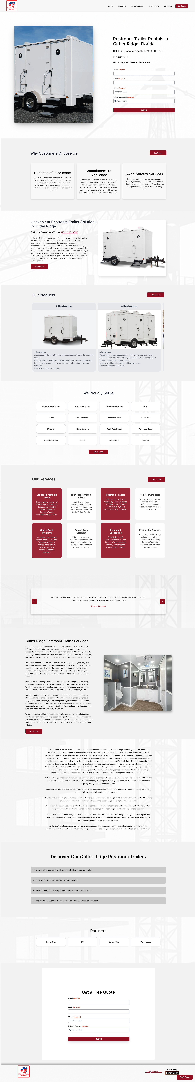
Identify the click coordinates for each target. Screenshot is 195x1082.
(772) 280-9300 (153, 50)
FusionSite (51, 945)
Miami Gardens (51, 440)
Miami (146, 406)
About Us (122, 6)
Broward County (82, 406)
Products (168, 6)
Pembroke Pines (114, 418)
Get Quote (158, 153)
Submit (144, 110)
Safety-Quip (114, 945)
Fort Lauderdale (83, 418)
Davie (82, 440)
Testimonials (153, 6)
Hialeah (51, 418)
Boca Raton (114, 440)
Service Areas (137, 6)
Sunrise (145, 440)
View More (98, 452)
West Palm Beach (114, 429)
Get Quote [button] (182, 6)
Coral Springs (83, 429)
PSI (82, 945)
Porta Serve (146, 945)
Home (110, 6)
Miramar (51, 429)
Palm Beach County (114, 406)
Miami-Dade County (51, 406)
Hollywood (146, 418)
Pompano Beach (146, 429)
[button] (34, 602)
